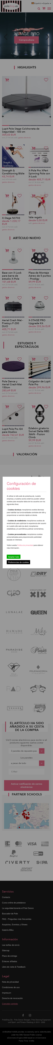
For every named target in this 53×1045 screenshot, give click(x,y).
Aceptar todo (13, 556)
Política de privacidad (25, 545)
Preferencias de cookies (18, 562)
